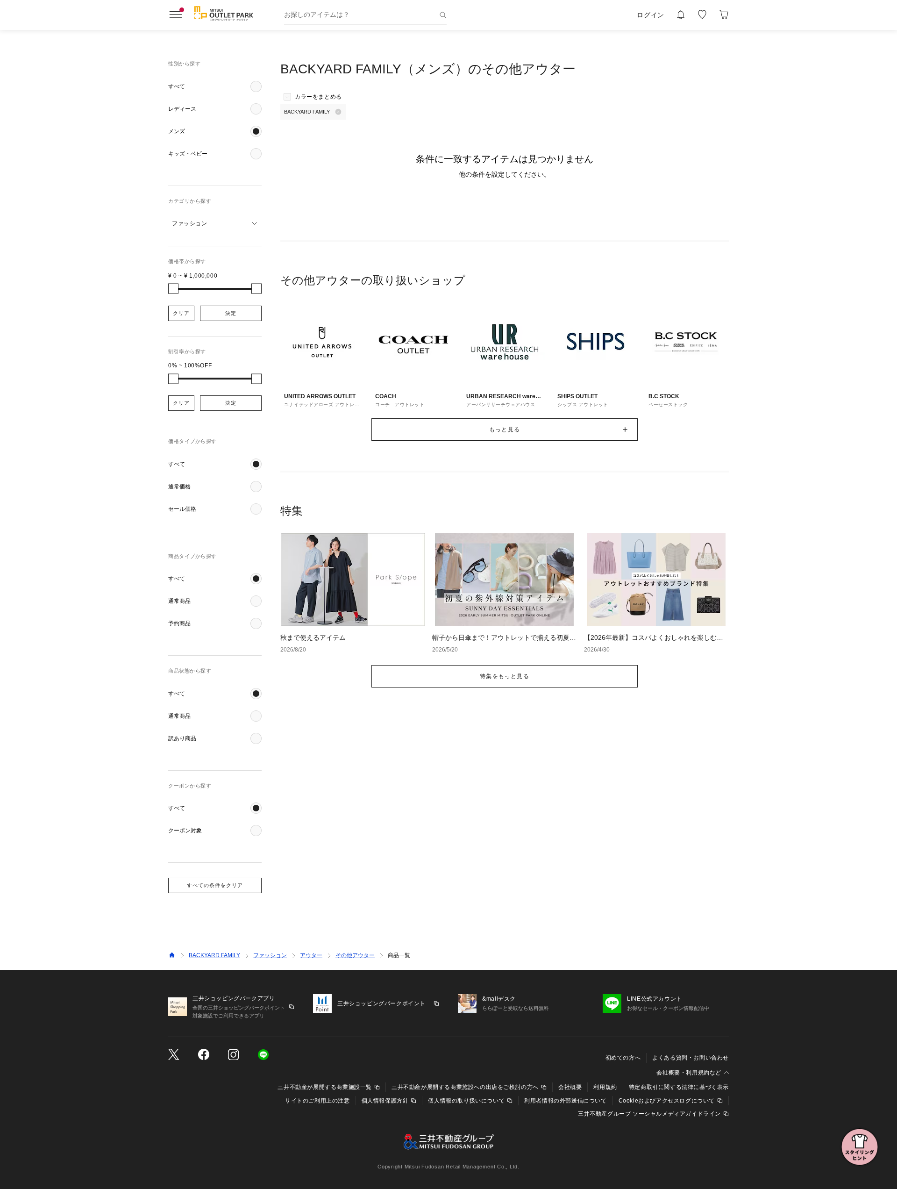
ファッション (270, 955)
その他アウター (355, 955)
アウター (311, 955)
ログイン (650, 15)
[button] (215, 86)
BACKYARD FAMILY (214, 955)
